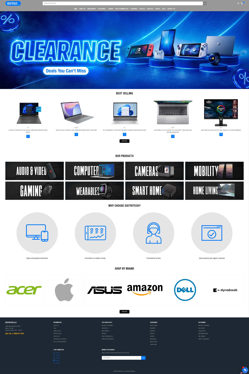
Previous (5, 50)
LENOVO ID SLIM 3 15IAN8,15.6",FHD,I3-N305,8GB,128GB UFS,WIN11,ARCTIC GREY (76, 130)
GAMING (152, 336)
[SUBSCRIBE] (143, 358)
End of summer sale (121, 9)
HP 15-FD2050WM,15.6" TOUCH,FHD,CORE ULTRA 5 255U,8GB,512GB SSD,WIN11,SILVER (124, 130)
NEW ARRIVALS (105, 331)
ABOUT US (56, 325)
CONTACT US (105, 328)
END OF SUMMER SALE (107, 336)
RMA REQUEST (201, 336)
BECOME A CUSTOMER (107, 325)
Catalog (142, 9)
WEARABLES (153, 339)
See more (124, 141)
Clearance (133, 9)
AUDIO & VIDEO (154, 325)
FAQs (55, 328)
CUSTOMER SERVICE (203, 333)
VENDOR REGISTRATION (108, 339)
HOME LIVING (153, 344)
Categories (102, 9)
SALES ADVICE (201, 331)
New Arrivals (92, 9)
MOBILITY (152, 333)
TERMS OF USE (57, 331)
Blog (163, 9)
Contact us (171, 9)
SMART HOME (153, 341)
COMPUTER (152, 328)
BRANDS (104, 333)
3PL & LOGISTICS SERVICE (60, 341)
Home (75, 9)
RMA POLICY (57, 336)
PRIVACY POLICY (57, 333)
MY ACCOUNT (201, 328)
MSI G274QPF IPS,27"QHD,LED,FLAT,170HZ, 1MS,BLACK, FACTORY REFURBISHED (221, 130)
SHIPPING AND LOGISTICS (60, 339)
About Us (82, 9)
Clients (157, 9)
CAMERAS (152, 331)
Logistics (150, 9)
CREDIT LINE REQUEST (203, 339)
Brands (111, 9)
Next (244, 50)
